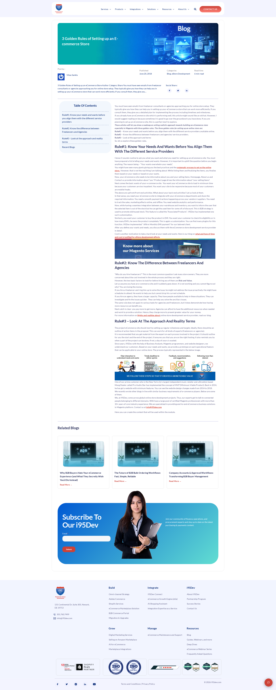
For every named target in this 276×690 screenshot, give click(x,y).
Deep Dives (192, 644)
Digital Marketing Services (120, 635)
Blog (169, 73)
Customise (23, 679)
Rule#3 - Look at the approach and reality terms (82, 140)
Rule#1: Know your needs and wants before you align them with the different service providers (83, 118)
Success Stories (193, 603)
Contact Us (192, 608)
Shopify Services (116, 603)
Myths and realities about (148, 315)
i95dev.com (216, 682)
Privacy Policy (148, 684)
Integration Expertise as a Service (162, 608)
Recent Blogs (68, 147)
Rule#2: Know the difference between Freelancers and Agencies (80, 130)
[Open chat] (268, 682)
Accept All (51, 679)
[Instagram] (76, 684)
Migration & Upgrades (119, 618)
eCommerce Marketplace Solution (124, 608)
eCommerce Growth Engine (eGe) (163, 599)
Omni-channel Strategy (119, 594)
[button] (109, 9)
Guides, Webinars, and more (199, 639)
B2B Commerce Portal (119, 613)
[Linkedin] (85, 684)
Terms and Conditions (131, 684)
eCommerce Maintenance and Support (165, 635)
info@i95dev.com (154, 407)
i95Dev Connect (155, 594)
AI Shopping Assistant (157, 603)
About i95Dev (193, 594)
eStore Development (181, 73)
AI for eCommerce (117, 644)
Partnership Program (196, 599)
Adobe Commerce (117, 599)
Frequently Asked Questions (199, 654)
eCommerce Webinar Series (199, 649)
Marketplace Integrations (120, 649)
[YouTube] (94, 684)
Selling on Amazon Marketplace (123, 639)
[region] (37, 671)
